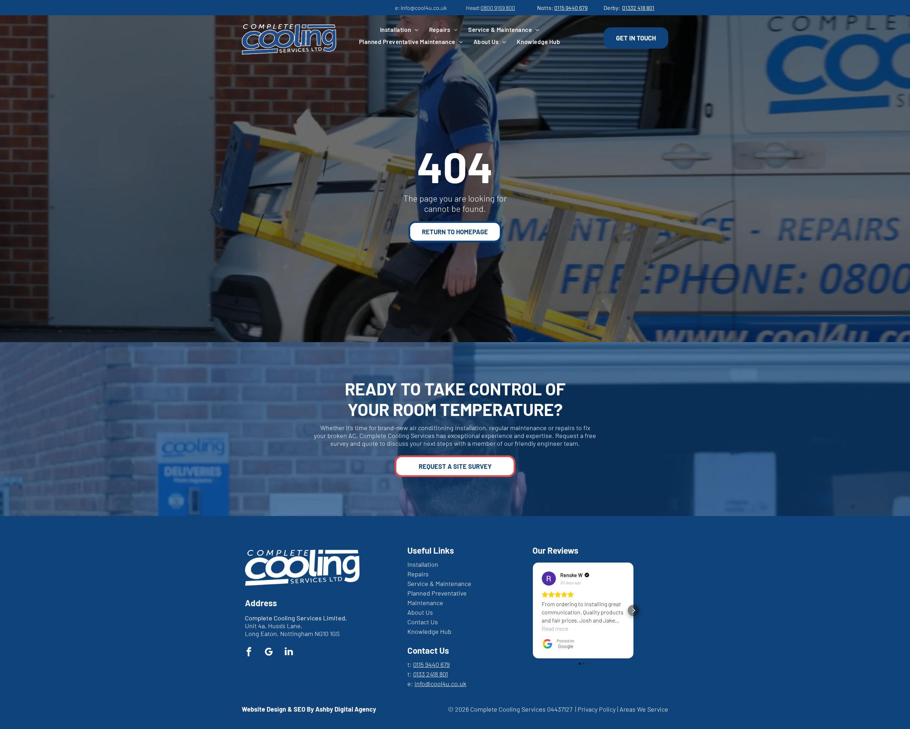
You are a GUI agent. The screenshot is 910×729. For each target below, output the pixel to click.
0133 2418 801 (430, 674)
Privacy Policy (597, 709)
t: (409, 664)
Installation (422, 564)
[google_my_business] (269, 653)
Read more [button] (555, 628)
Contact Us (422, 622)
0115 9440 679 (571, 7)
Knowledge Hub (429, 631)
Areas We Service (644, 709)
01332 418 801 (638, 7)
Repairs (418, 574)
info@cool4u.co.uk (424, 7)
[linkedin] (289, 653)
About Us (420, 612)
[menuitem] (399, 30)
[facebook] (249, 653)
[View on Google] (549, 578)
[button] (533, 610)
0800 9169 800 (498, 7)
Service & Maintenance (439, 583)
